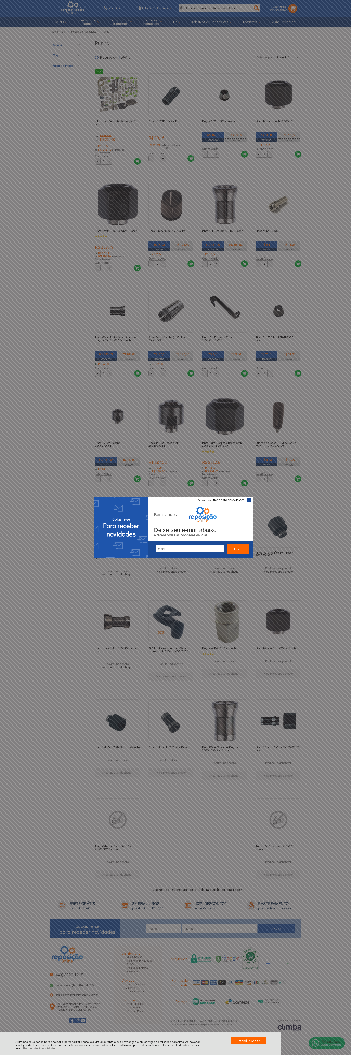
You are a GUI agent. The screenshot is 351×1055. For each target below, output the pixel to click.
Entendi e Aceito (248, 1041)
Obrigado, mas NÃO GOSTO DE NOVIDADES (221, 500)
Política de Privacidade (39, 1048)
